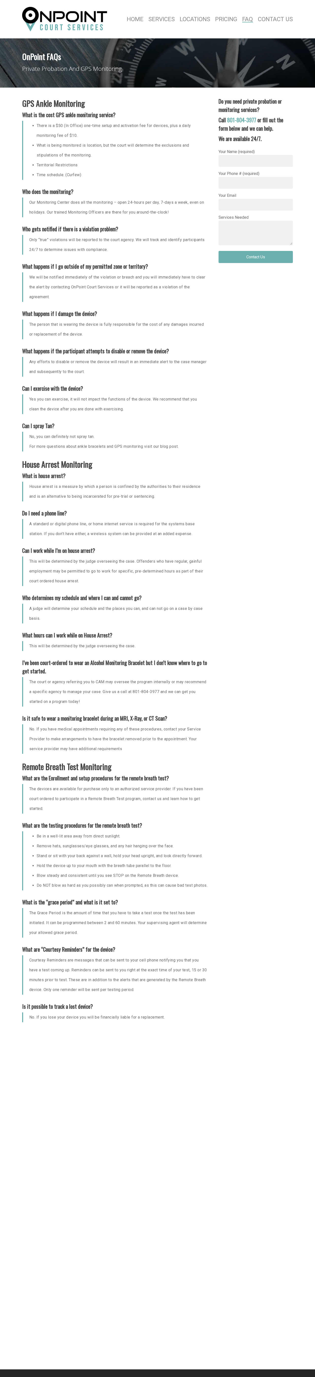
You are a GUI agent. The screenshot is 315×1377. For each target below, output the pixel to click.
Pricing (226, 19)
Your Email (227, 195)
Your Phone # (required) (239, 173)
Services (161, 19)
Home (135, 19)
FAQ (247, 19)
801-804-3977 (241, 120)
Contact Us (275, 19)
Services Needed (234, 217)
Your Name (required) (237, 151)
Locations (195, 19)
